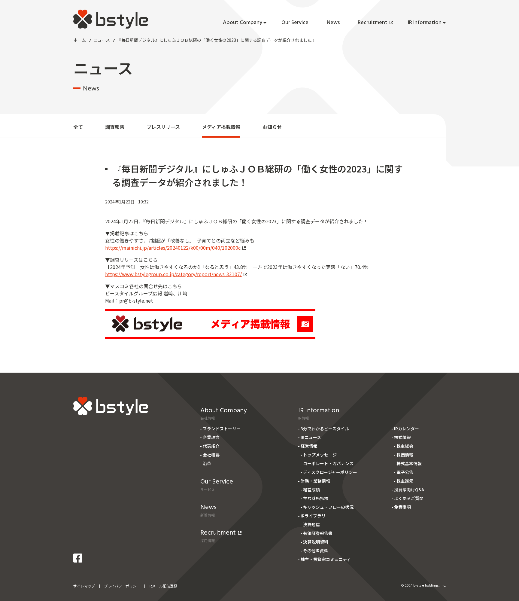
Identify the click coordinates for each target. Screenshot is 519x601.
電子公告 (404, 472)
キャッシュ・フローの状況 (328, 507)
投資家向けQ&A (409, 490)
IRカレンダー (406, 429)
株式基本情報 (409, 463)
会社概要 (211, 455)
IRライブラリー (315, 516)
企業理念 (211, 437)
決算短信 (311, 524)
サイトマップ (84, 585)
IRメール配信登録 (163, 585)
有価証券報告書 (317, 533)
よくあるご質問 (408, 498)
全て (78, 126)
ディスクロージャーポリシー (330, 472)
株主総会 (404, 446)
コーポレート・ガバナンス (328, 463)
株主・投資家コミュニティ (326, 559)
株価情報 (404, 455)
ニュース (101, 40)
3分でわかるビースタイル (325, 429)
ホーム (79, 40)
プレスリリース (163, 126)
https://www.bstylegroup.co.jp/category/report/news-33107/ (173, 274)
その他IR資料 (315, 551)
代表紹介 (211, 446)
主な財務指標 (315, 498)
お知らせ (272, 126)
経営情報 (309, 446)
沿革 (207, 463)
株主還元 (404, 481)
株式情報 (402, 437)
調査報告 (114, 126)
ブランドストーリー (222, 429)
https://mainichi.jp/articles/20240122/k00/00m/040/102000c (173, 247)
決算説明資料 (315, 542)
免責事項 (402, 507)
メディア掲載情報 (221, 126)
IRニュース (311, 437)
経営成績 (311, 490)
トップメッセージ (320, 455)
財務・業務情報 (315, 481)
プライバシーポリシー (122, 585)
